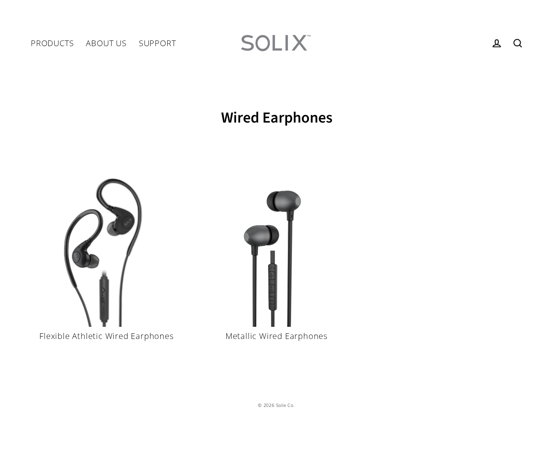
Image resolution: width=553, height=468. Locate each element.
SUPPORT (157, 43)
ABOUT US (106, 43)
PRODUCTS (52, 43)
